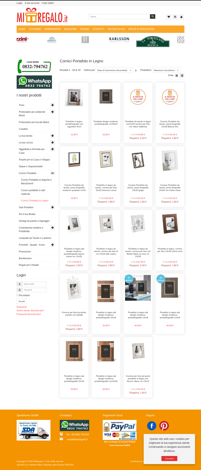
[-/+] (135, 70)
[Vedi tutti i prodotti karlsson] (100, 40)
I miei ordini (48, 3)
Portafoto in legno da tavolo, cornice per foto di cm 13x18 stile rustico (106, 251)
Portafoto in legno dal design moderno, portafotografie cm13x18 (106, 378)
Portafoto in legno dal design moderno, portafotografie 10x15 (106, 315)
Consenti (169, 458)
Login (20, 3)
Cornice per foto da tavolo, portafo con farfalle (74, 313)
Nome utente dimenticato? (30, 310)
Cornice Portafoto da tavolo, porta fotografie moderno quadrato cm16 (74, 187)
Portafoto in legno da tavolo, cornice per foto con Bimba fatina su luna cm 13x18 (138, 253)
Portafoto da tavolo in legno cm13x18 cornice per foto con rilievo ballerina (138, 124)
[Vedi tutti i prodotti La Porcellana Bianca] (134, 41)
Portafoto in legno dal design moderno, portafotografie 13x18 (138, 315)
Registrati (22, 307)
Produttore (145, 70)
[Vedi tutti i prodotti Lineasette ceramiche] (167, 40)
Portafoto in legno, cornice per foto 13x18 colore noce (169, 250)
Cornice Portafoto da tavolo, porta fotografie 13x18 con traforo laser (170, 187)
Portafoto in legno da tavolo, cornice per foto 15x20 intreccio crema (106, 187)
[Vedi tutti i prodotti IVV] (67, 40)
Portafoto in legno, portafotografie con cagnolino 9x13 (74, 124)
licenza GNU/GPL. (66, 465)
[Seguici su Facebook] (152, 425)
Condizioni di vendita (140, 461)
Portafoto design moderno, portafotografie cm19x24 (106, 122)
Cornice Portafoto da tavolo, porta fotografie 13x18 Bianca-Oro (169, 124)
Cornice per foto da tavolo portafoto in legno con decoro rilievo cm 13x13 (138, 378)
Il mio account (32, 3)
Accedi (22, 301)
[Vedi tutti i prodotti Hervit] (33, 40)
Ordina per (89, 70)
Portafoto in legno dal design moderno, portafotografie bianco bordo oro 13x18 (74, 253)
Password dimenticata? (29, 314)
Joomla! (20, 465)
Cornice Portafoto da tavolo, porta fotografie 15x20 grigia (137, 187)
